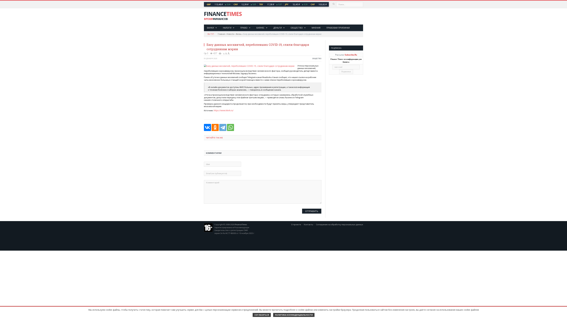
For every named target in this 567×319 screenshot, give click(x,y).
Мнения (316, 27)
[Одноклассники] (215, 127)
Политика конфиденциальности (294, 315)
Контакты (308, 224)
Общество (297, 27)
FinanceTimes (241, 224)
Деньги (277, 27)
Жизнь (239, 34)
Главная (221, 34)
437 (214, 53)
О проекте (296, 224)
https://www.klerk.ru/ (223, 110)
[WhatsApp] (230, 127)
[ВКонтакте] (207, 127)
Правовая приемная (338, 27)
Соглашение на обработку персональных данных (339, 224)
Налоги (227, 27)
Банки (210, 27)
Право (243, 27)
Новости (230, 34)
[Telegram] (222, 127)
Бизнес (260, 27)
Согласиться (261, 315)
